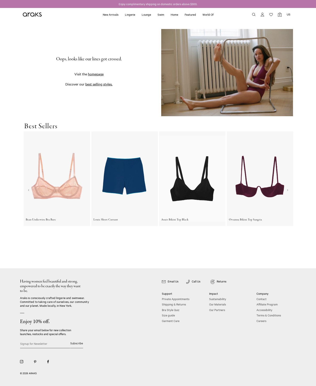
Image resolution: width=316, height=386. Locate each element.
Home (174, 14)
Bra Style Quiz (170, 310)
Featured (190, 14)
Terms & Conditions (268, 315)
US (288, 14)
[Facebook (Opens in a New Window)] (48, 361)
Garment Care (170, 321)
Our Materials (217, 304)
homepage (96, 74)
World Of (207, 14)
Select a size (57, 241)
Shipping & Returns (174, 304)
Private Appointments (175, 299)
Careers (261, 321)
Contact (261, 299)
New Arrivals (110, 14)
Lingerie (130, 14)
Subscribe (76, 343)
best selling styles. (98, 84)
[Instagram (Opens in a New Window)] (21, 361)
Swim (161, 14)
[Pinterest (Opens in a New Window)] (35, 361)
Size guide (168, 315)
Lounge (146, 14)
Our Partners (217, 310)
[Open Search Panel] (254, 14)
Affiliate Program (267, 304)
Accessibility (264, 310)
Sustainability (217, 299)
